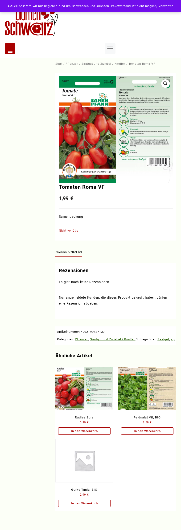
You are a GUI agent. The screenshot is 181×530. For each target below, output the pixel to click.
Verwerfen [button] (166, 6)
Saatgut (163, 339)
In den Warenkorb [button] (84, 431)
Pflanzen (72, 63)
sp (173, 339)
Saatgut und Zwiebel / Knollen (103, 63)
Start (58, 63)
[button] (165, 83)
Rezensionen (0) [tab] (68, 251)
